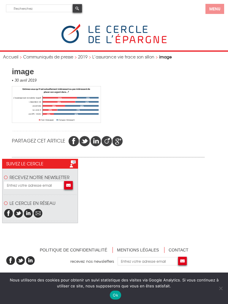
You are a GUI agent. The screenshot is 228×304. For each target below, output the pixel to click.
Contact (179, 250)
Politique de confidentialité (73, 250)
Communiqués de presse (48, 57)
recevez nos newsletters (94, 261)
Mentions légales (138, 250)
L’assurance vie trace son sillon (123, 57)
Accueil (10, 57)
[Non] (221, 288)
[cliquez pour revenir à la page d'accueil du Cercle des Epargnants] (114, 42)
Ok (115, 295)
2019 (83, 57)
